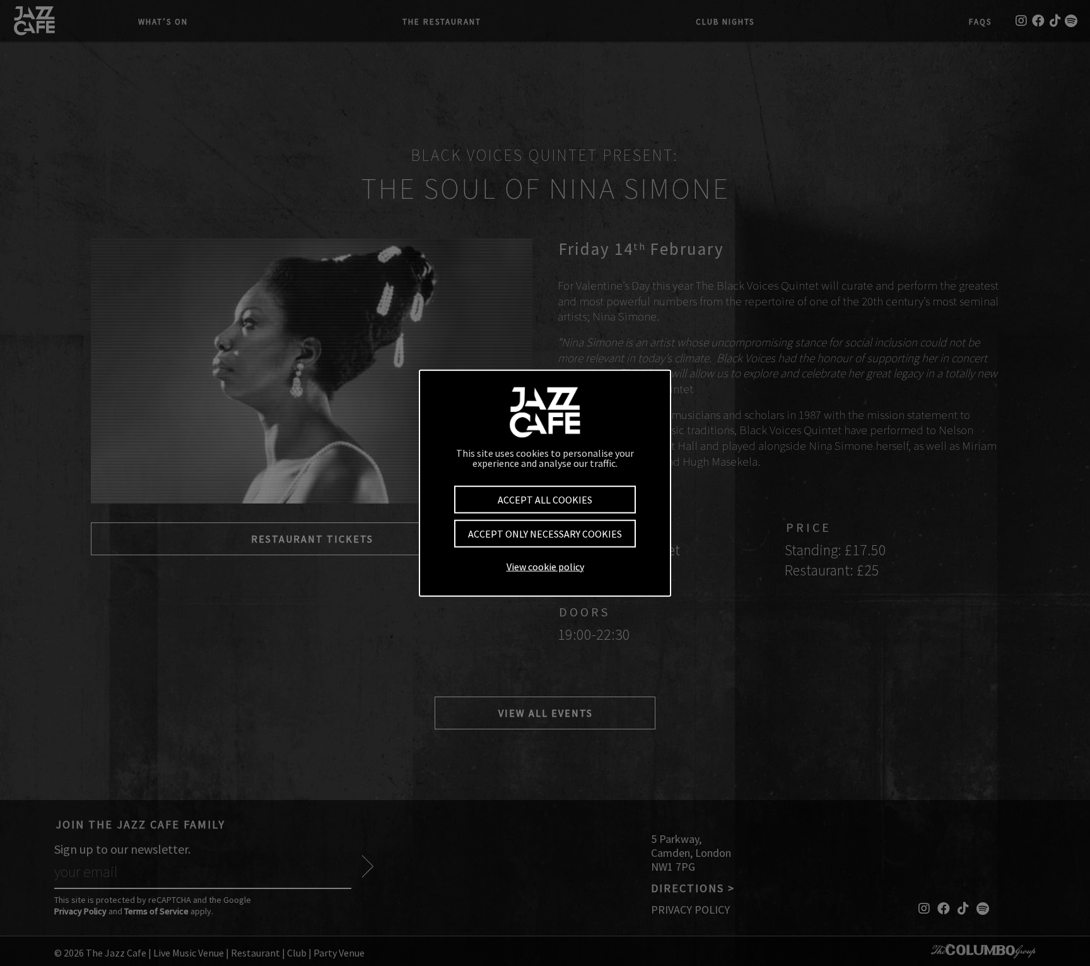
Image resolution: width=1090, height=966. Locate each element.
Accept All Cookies (545, 499)
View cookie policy (545, 566)
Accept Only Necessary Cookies (545, 533)
